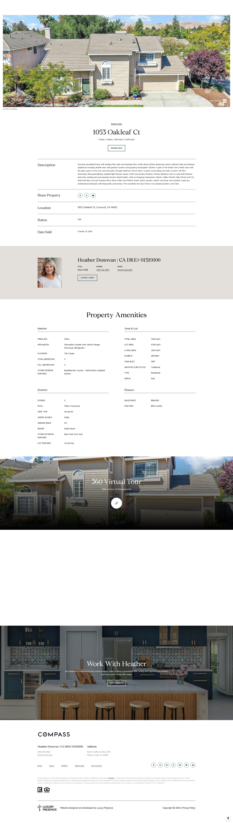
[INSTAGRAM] (160, 765)
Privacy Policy (188, 808)
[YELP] (173, 765)
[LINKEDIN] (166, 765)
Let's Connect (96, 766)
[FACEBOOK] (153, 765)
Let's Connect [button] (116, 683)
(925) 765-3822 (102, 270)
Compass (111, 778)
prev (12, 101)
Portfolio (64, 766)
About (51, 766)
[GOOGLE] (186, 765)
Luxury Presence (105, 808)
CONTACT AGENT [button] (87, 278)
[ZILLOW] (193, 765)
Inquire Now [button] (116, 148)
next (18, 101)
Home (40, 766)
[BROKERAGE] (179, 765)
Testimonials (79, 766)
